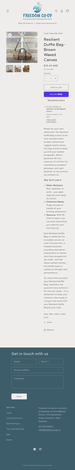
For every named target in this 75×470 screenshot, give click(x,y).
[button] (7, 11)
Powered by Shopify (45, 465)
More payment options (56, 100)
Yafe (8, 434)
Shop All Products (25, 23)
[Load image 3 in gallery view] (26, 68)
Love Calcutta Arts (14, 418)
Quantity (47, 73)
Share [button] (49, 322)
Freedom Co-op (33, 465)
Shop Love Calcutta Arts (46, 23)
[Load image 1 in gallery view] (9, 68)
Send (19, 396)
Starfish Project (13, 424)
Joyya (9, 413)
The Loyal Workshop (15, 429)
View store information (51, 121)
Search (9, 440)
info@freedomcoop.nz (49, 430)
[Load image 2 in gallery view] (17, 68)
